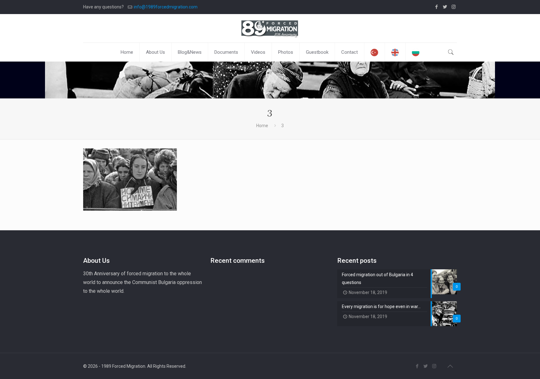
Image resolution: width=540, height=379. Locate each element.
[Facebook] (436, 7)
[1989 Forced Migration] (270, 28)
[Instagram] (453, 7)
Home (262, 125)
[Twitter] (445, 7)
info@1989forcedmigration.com (166, 6)
